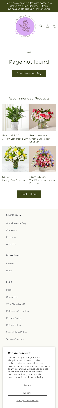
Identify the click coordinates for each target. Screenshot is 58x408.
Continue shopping (29, 73)
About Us (11, 244)
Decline (27, 392)
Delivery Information (17, 311)
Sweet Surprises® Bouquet (39, 140)
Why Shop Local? (15, 304)
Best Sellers (29, 193)
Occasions (11, 230)
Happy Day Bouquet (14, 180)
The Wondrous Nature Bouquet (42, 181)
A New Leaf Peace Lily (15, 138)
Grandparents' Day (16, 223)
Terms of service (15, 339)
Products (11, 237)
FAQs (9, 290)
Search (10, 263)
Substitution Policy (16, 332)
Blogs (9, 270)
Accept (27, 385)
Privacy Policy (35, 377)
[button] (41, 26)
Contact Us (12, 297)
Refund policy (13, 325)
